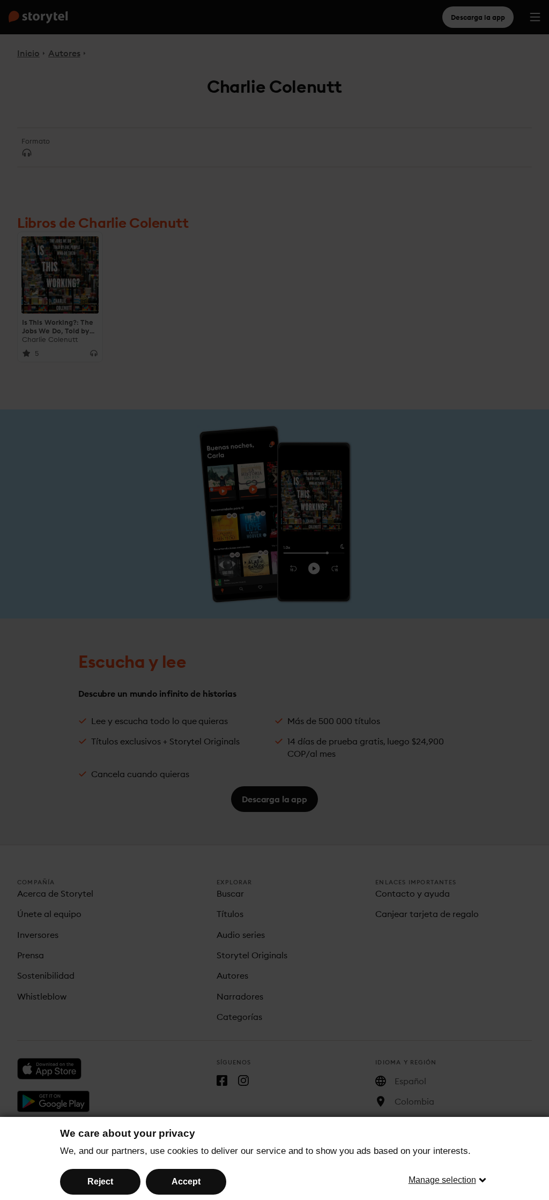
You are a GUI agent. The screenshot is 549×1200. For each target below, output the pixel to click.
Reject (100, 1181)
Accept (186, 1181)
